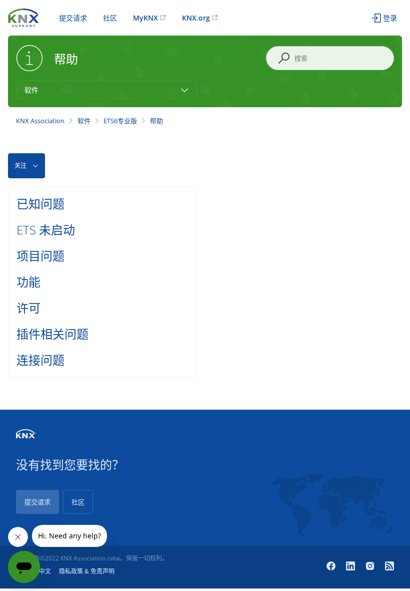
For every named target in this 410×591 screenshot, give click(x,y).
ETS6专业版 (120, 120)
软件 (84, 120)
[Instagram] (371, 567)
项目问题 (40, 255)
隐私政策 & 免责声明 (86, 571)
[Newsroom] (389, 567)
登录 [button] (390, 18)
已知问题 (40, 203)
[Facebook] (332, 567)
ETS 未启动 (45, 229)
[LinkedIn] (352, 567)
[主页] (23, 17)
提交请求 (73, 18)
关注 (20, 165)
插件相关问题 (52, 334)
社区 (110, 18)
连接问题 (40, 360)
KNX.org (196, 18)
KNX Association (40, 120)
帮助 (156, 120)
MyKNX (145, 18)
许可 (28, 308)
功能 (28, 281)
